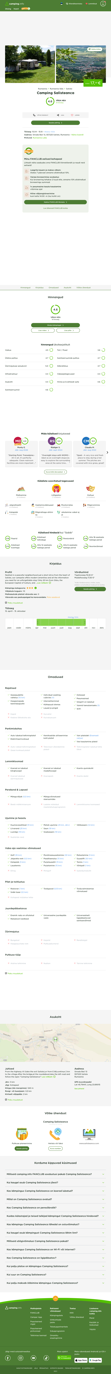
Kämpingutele (56, 1315)
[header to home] (14, 4)
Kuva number (55, 1148)
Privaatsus (43, 1368)
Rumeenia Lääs (40, 138)
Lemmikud (92, 4)
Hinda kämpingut (54, 325)
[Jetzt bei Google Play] (95, 1360)
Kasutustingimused (24, 1368)
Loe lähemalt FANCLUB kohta (55, 208)
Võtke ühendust (77, 1317)
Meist (91, 1318)
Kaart (16, 9)
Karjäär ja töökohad (94, 1323)
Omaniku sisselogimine (56, 1336)
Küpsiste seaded (56, 1368)
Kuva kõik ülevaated (54, 472)
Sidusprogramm (57, 1331)
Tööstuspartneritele (58, 1327)
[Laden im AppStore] (80, 1360)
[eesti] (61, 3)
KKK (72, 1313)
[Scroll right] (107, 452)
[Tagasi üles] (55, 1298)
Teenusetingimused (72, 1368)
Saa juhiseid (79, 1088)
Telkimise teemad (38, 1335)
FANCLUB (34, 1313)
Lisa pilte (67, 330)
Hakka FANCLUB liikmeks (54, 202)
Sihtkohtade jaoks (55, 1321)
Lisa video (42, 330)
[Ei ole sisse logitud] (103, 4)
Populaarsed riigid (36, 1322)
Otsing (8, 9)
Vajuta (92, 1329)
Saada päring (54, 123)
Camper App (36, 1317)
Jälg (36, 1368)
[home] (13, 1307)
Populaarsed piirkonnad (36, 1329)
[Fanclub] (25, 8)
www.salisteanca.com (89, 1143)
